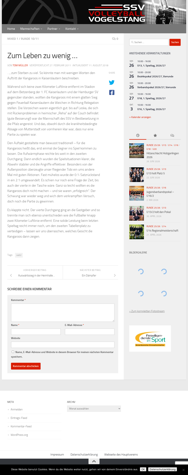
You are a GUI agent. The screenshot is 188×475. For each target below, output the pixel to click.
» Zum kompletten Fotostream (147, 311)
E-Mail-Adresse (74, 325)
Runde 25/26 (153, 145)
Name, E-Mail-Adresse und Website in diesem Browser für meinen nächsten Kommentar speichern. (62, 354)
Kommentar (18, 300)
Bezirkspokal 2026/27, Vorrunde (155, 76)
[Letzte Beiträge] (137, 136)
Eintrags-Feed (19, 418)
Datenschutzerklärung (84, 454)
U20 (155, 149)
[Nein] (183, 470)
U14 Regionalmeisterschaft (162, 230)
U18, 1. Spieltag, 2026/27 (151, 98)
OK (143, 469)
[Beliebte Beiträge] (154, 136)
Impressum (57, 454)
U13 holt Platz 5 (156, 173)
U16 (176, 145)
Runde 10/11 (30, 38)
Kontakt (70, 29)
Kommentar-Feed (21, 426)
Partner (52, 29)
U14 (170, 145)
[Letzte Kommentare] (172, 136)
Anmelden (17, 409)
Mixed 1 (12, 38)
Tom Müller (20, 65)
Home (11, 29)
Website (15, 338)
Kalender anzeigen (141, 117)
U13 (164, 145)
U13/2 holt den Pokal (159, 212)
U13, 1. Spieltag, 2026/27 (151, 65)
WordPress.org (19, 435)
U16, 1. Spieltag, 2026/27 (151, 109)
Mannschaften (29, 29)
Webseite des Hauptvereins (121, 454)
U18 (149, 149)
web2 (18, 255)
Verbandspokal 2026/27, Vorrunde (156, 87)
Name (15, 325)
